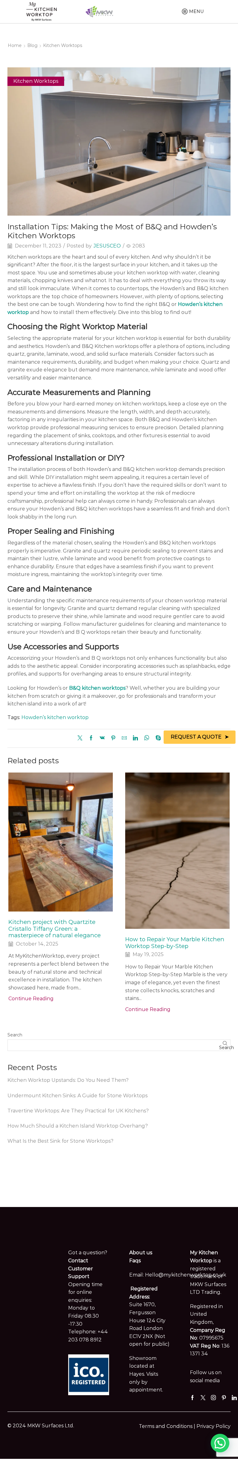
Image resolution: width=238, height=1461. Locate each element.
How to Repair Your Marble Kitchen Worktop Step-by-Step (174, 943)
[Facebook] (91, 738)
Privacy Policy (213, 1426)
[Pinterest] (113, 738)
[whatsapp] (146, 738)
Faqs (135, 1261)
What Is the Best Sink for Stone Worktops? (60, 1141)
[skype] (156, 738)
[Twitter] (81, 738)
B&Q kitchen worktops (97, 688)
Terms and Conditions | (167, 1426)
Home (15, 45)
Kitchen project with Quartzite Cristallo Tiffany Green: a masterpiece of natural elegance (54, 928)
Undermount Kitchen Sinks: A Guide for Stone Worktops (77, 1096)
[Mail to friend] (124, 738)
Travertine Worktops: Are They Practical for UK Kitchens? (78, 1111)
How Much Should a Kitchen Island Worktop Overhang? (77, 1126)
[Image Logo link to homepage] (41, 11)
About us (140, 1253)
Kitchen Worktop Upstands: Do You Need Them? (68, 1080)
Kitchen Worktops (62, 45)
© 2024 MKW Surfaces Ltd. (40, 1426)
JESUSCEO (107, 246)
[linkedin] (135, 738)
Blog (32, 45)
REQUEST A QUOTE (196, 737)
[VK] (102, 738)
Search (14, 1035)
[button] (220, 1443)
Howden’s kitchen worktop (55, 717)
